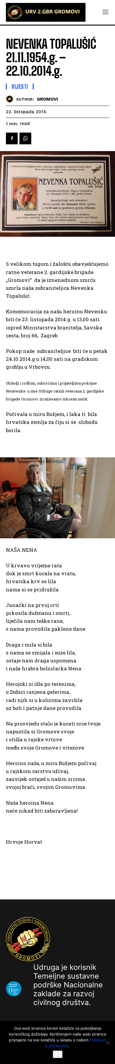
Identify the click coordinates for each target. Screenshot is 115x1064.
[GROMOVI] (11, 99)
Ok (57, 1054)
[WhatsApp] (25, 138)
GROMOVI (47, 99)
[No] (108, 1043)
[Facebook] (12, 138)
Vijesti (20, 86)
